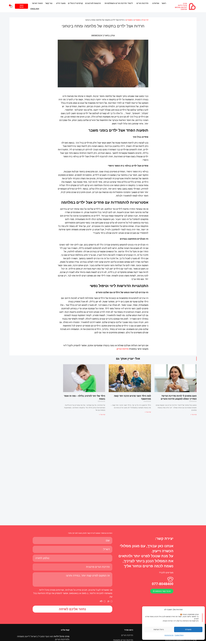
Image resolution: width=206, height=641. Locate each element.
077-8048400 (162, 584)
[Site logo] (185, 6)
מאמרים (137, 20)
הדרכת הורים (127, 635)
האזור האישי (21, 6)
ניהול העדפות (159, 629)
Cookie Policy (179, 635)
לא (101, 601)
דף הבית (145, 20)
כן (108, 601)
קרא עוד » (194, 414)
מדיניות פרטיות (169, 635)
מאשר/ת (188, 629)
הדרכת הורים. (122, 349)
